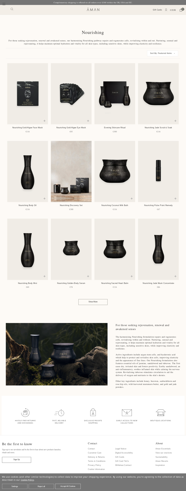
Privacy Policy (94, 465)
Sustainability (161, 457)
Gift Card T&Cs (122, 461)
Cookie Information (96, 469)
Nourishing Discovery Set (71, 205)
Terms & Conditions (96, 461)
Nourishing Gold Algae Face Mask (27, 127)
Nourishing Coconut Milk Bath (114, 205)
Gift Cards (157, 10)
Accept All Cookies (67, 486)
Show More (92, 302)
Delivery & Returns (96, 457)
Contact (91, 449)
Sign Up (16, 459)
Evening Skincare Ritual (115, 127)
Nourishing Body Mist (27, 283)
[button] (162, 53)
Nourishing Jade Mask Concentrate (158, 283)
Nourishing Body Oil (27, 205)
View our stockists (163, 453)
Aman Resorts (161, 461)
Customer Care (94, 453)
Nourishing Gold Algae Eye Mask (71, 127)
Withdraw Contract (123, 465)
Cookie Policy (27, 479)
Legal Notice (120, 449)
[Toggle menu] (4, 10)
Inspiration (160, 465)
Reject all (41, 486)
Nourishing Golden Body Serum (71, 283)
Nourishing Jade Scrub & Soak (158, 127)
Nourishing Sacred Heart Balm (114, 283)
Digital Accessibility (124, 453)
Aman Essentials (163, 449)
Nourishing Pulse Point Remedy (158, 205)
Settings (14, 486)
